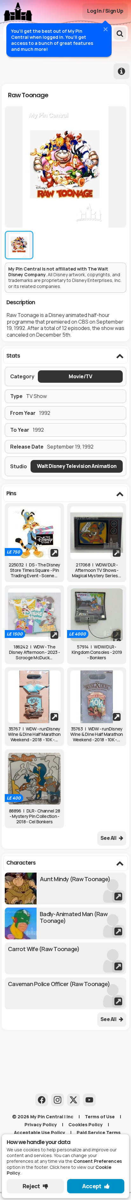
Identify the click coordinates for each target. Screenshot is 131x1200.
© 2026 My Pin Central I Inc (42, 1117)
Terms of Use (100, 1117)
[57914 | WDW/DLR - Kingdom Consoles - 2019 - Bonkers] (96, 614)
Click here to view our (59, 1170)
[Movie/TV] (80, 376)
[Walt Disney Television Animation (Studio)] (77, 466)
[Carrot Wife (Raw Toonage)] (65, 958)
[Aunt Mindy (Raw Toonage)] (65, 888)
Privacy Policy (40, 1124)
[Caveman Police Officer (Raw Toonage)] (65, 993)
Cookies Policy (85, 1124)
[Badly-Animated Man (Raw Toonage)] (65, 923)
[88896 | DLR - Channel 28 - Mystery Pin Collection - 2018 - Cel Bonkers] (34, 778)
